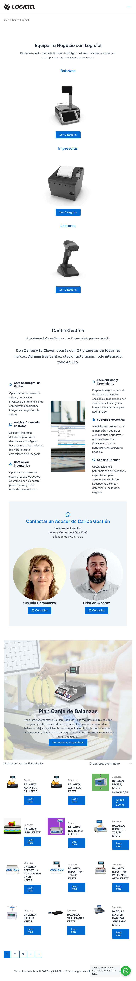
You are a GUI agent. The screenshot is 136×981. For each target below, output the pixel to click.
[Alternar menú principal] (128, 6)
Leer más (30, 800)
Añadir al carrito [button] (120, 802)
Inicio (6, 20)
